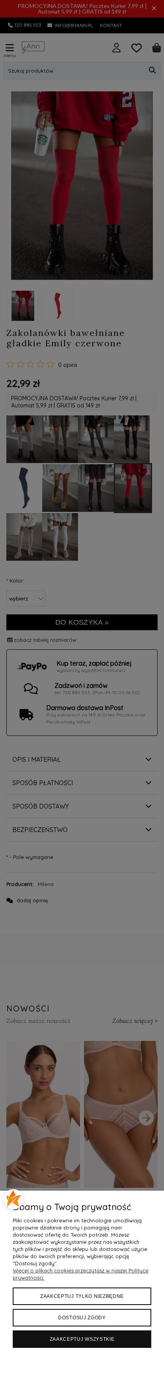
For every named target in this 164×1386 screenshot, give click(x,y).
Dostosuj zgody (82, 1317)
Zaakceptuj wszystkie (82, 1339)
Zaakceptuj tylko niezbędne (82, 1296)
